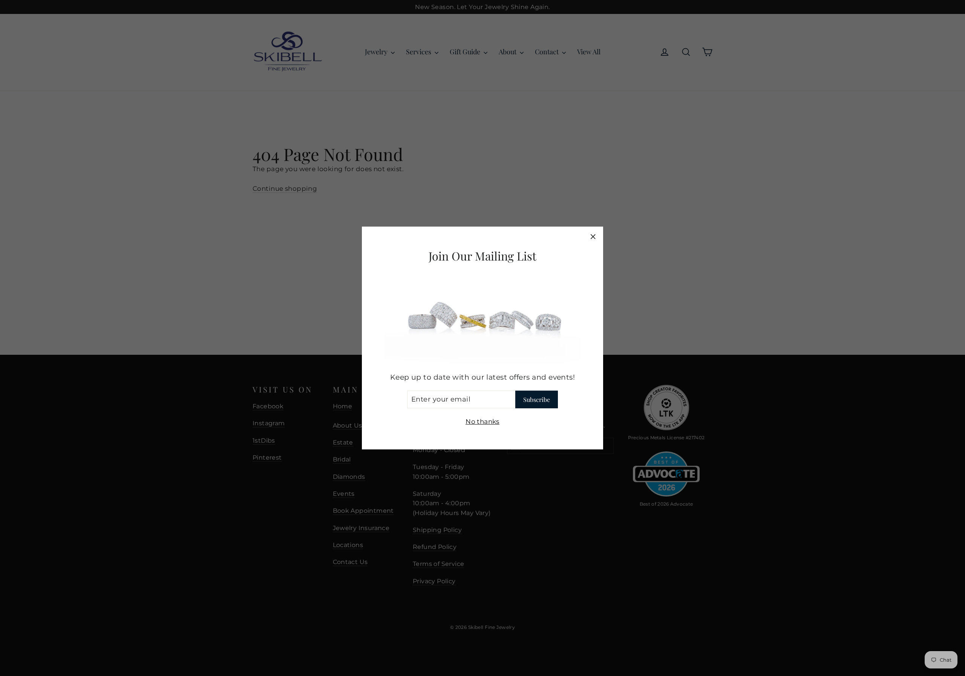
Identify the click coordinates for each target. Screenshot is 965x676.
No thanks (482, 421)
